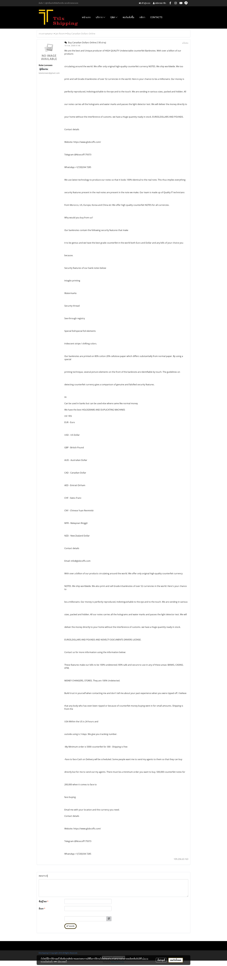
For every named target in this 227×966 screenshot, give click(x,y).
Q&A (112, 17)
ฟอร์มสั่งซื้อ (128, 17)
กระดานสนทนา (46, 33)
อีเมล (42, 908)
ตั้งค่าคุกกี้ (161, 960)
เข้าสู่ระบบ (145, 3)
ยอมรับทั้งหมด (175, 960)
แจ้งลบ (185, 42)
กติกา (142, 17)
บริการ (99, 17)
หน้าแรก (86, 17)
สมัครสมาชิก (160, 3)
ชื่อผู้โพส (43, 901)
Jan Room (60, 33)
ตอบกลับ (71, 926)
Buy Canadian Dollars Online (81, 33)
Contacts (156, 17)
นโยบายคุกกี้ (62, 961)
